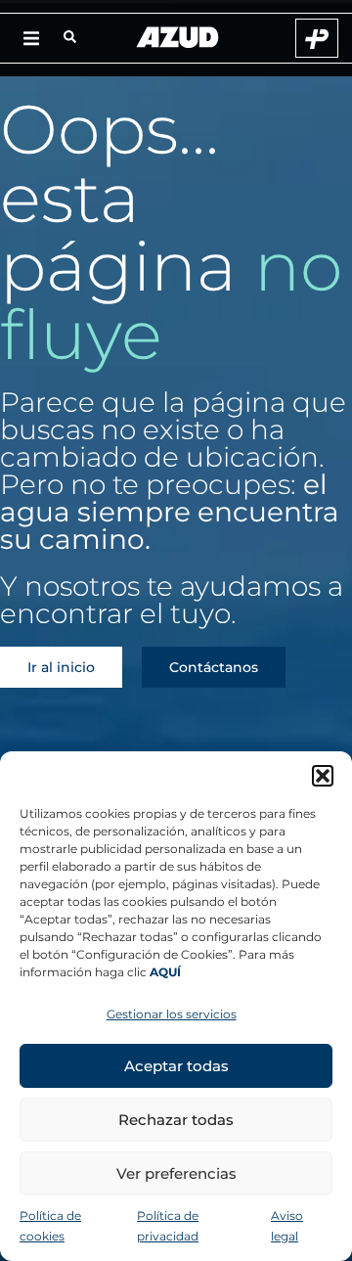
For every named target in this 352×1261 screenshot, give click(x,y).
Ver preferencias (176, 1173)
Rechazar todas (176, 1119)
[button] (322, 776)
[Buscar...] (70, 38)
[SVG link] (177, 37)
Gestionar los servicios (172, 1014)
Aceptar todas (176, 1066)
